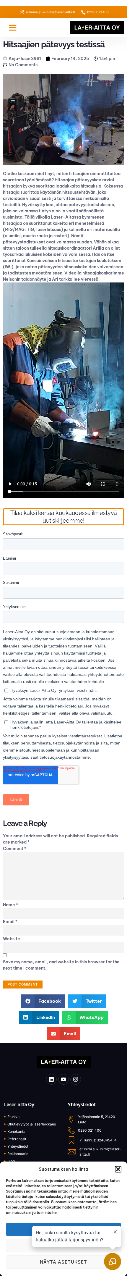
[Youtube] (63, 1079)
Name (10, 904)
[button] (118, 1169)
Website (11, 938)
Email (10, 921)
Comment (14, 848)
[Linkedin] (51, 1079)
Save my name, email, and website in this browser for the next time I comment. (61, 965)
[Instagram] (75, 1079)
